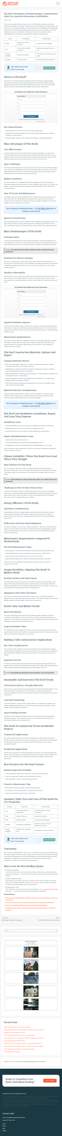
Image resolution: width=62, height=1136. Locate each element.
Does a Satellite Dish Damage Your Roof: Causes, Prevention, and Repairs (23, 1046)
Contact (4, 1131)
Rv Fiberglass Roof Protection (12, 1052)
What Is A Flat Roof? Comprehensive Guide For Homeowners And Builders (26, 905)
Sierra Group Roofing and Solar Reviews (14, 1041)
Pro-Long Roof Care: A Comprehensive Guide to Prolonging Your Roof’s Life (24, 1038)
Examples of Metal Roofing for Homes (14, 1032)
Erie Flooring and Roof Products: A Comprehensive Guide (19, 1049)
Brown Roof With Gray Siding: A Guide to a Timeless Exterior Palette (22, 1043)
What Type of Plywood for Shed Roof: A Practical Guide (19, 1035)
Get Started (50, 1081)
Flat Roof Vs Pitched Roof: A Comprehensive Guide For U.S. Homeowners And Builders (29, 902)
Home (4, 1124)
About (4, 1126)
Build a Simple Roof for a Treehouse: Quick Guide (17, 1027)
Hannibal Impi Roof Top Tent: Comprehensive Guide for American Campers (24, 1030)
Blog (3, 1128)
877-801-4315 (44, 208)
